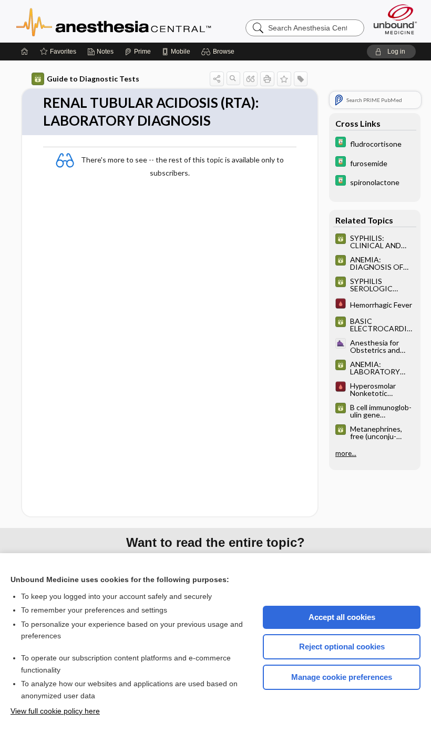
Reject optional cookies (342, 646)
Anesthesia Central (146, 21)
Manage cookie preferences (341, 677)
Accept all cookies (342, 617)
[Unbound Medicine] (395, 19)
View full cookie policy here (55, 711)
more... (345, 453)
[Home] (24, 51)
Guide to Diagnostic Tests (93, 78)
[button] (219, 51)
